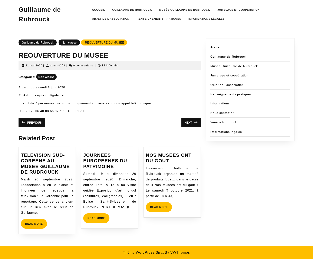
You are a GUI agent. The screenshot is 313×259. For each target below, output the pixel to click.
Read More (36, 225)
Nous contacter (222, 112)
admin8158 (57, 65)
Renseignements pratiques (159, 18)
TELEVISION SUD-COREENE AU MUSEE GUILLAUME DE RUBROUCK (45, 163)
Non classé (69, 42)
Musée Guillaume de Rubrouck (184, 9)
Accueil (98, 9)
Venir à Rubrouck (223, 122)
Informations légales (206, 18)
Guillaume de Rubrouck (132, 9)
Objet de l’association (110, 18)
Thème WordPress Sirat (143, 252)
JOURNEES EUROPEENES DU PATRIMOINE (105, 160)
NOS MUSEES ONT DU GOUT (168, 157)
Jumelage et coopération (238, 9)
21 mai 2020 (34, 65)
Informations (220, 103)
